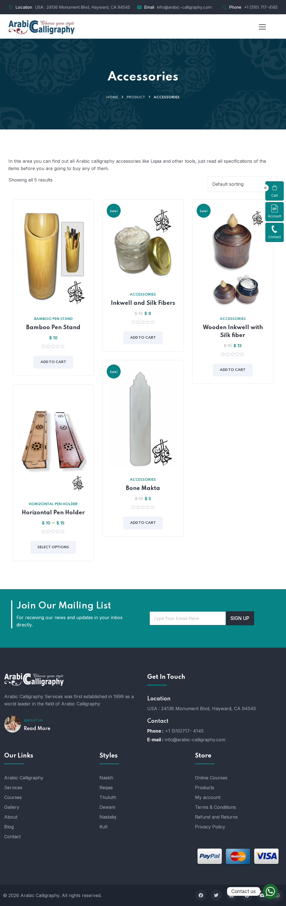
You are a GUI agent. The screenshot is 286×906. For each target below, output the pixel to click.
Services (13, 787)
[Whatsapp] (270, 891)
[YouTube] (262, 895)
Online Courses (211, 777)
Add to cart (53, 362)
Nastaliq (107, 817)
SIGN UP (239, 618)
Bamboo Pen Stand (53, 319)
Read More (37, 728)
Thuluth (107, 797)
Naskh (106, 777)
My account (207, 797)
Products (204, 787)
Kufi (103, 827)
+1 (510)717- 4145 (184, 731)
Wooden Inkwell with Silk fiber (233, 331)
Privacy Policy (210, 827)
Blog (9, 827)
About (10, 817)
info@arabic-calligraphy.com (184, 7)
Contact (274, 237)
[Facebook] (200, 895)
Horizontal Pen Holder (53, 504)
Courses (13, 797)
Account (274, 216)
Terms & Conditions (215, 807)
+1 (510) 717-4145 (261, 7)
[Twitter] (216, 895)
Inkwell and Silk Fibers (143, 303)
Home (112, 97)
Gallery (11, 807)
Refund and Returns (216, 817)
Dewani (107, 807)
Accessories (143, 294)
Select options (53, 547)
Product (136, 97)
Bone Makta (143, 488)
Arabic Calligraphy (23, 777)
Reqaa (106, 787)
